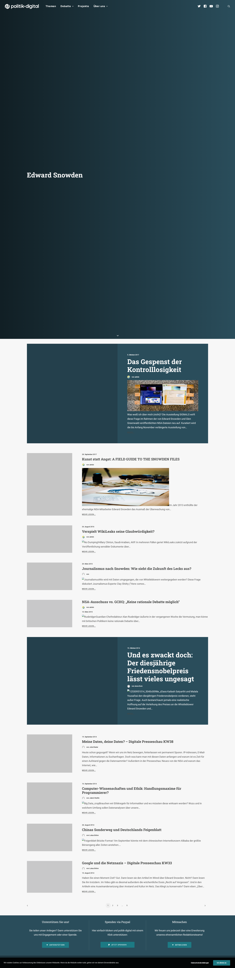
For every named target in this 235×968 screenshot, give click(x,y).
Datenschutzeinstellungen (200, 963)
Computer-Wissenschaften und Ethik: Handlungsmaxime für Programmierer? (131, 790)
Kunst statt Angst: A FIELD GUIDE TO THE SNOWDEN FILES (131, 459)
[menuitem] (51, 6)
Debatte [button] (66, 6)
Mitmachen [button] (181, 945)
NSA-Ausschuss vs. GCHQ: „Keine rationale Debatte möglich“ (131, 602)
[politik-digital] (22, 6)
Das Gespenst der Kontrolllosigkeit (154, 365)
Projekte (83, 6)
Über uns (99, 6)
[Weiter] (204, 906)
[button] (229, 6)
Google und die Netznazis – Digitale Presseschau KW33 (127, 863)
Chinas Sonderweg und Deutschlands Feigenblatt (121, 829)
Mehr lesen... (89, 514)
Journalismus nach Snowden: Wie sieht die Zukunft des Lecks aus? (136, 568)
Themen (51, 6)
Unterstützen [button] (57, 945)
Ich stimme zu (221, 963)
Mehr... (130, 432)
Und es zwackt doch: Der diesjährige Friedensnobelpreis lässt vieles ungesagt (160, 666)
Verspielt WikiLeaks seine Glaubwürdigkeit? (118, 531)
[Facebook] (206, 6)
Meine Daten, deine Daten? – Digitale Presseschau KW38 (127, 741)
